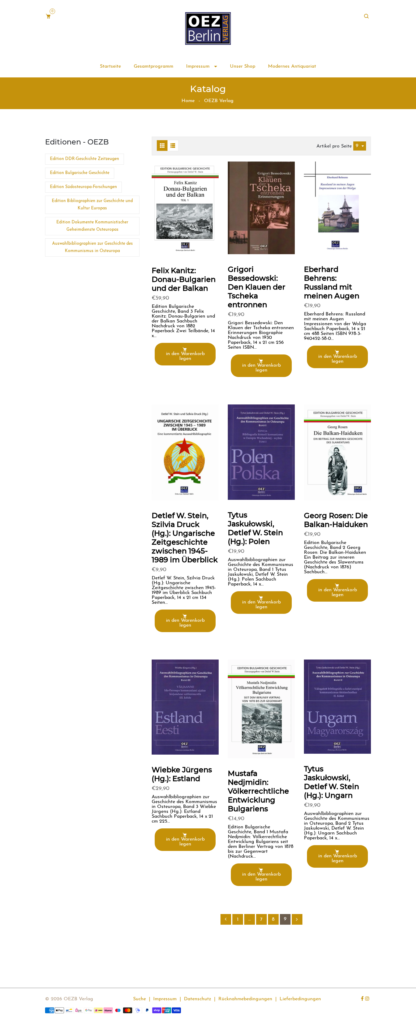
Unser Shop (242, 66)
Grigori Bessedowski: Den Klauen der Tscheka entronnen (256, 287)
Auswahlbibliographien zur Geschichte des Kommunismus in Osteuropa (92, 247)
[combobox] (359, 146)
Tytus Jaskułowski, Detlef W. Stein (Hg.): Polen (255, 528)
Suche (139, 999)
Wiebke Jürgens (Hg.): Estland (182, 774)
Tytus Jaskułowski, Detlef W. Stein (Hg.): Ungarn (331, 782)
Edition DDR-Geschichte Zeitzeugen (84, 159)
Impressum (198, 66)
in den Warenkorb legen (185, 356)
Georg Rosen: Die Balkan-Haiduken (336, 520)
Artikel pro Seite (334, 146)
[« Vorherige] (225, 919)
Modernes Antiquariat (292, 66)
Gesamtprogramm (153, 66)
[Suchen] (367, 16)
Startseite (110, 66)
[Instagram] (368, 999)
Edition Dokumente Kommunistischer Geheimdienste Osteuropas (92, 226)
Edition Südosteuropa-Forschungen (83, 187)
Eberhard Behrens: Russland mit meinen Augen (331, 282)
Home (188, 100)
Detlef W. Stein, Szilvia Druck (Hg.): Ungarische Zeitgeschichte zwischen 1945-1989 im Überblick (185, 537)
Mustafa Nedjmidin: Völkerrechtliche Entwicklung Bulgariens (258, 791)
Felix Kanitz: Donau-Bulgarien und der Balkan (184, 279)
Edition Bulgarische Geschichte (79, 173)
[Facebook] (363, 999)
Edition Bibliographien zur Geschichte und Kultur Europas (92, 205)
